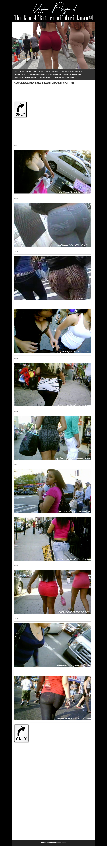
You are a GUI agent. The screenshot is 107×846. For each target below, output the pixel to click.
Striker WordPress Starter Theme (48, 843)
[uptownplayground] (53, 11)
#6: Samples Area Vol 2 (20, 74)
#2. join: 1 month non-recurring (28, 71)
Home (16, 71)
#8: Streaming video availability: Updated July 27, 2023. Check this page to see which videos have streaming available (44, 78)
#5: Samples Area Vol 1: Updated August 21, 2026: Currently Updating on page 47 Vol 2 (61, 71)
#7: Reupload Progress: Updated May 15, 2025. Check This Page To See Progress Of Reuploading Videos (55, 74)
